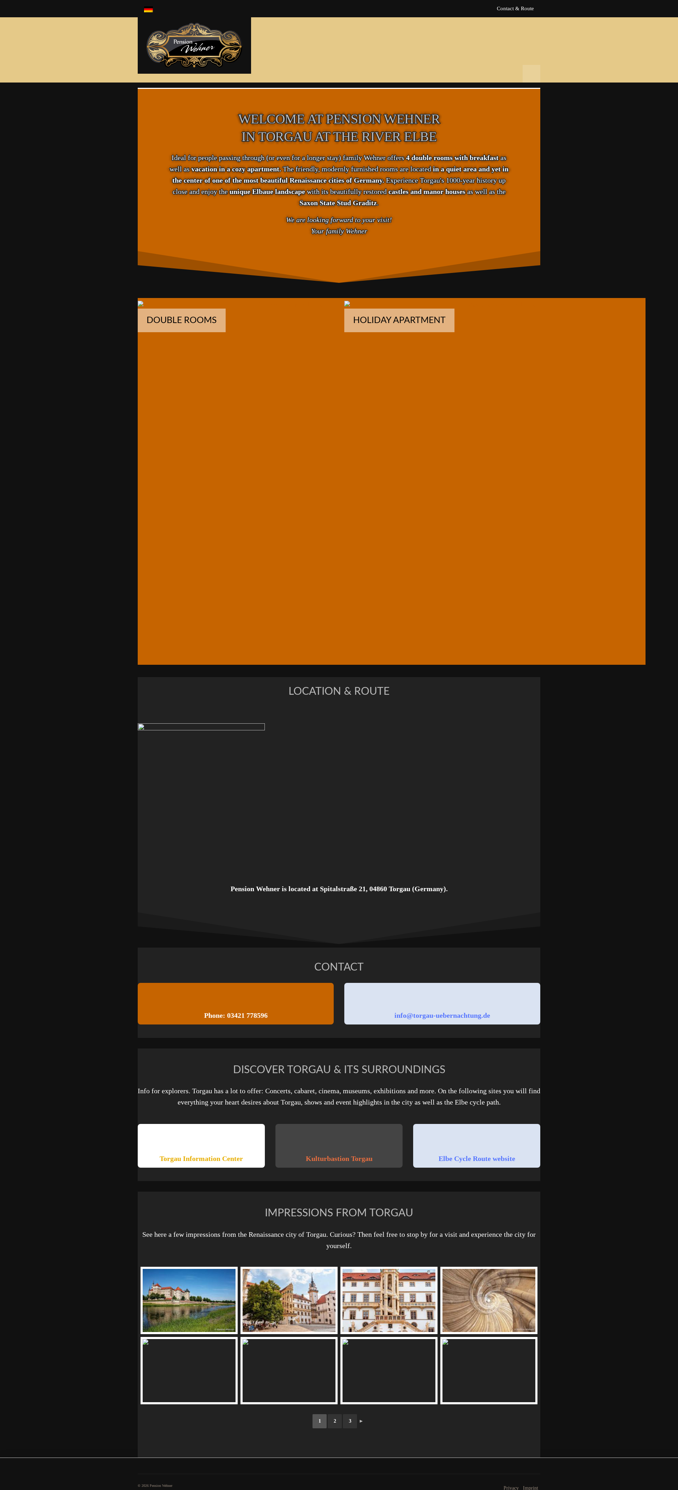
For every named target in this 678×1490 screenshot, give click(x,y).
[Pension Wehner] (194, 45)
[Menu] (531, 74)
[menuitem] (148, 8)
